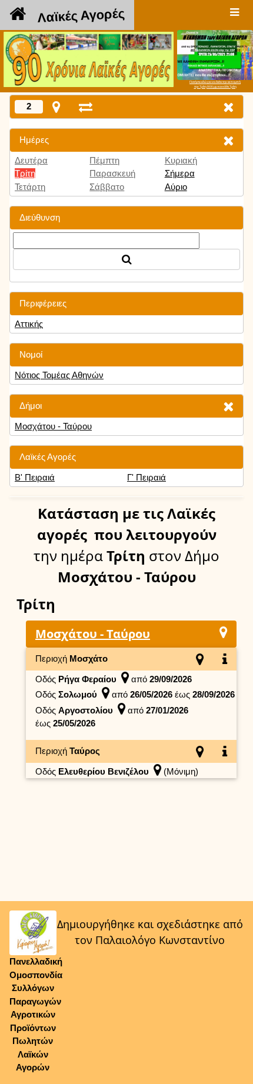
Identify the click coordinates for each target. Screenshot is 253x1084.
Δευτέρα (31, 160)
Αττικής (29, 324)
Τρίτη (25, 173)
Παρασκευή (112, 173)
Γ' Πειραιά (146, 477)
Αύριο (176, 187)
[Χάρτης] (223, 632)
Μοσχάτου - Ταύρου (53, 426)
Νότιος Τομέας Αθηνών (59, 375)
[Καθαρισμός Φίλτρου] (228, 140)
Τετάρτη (30, 187)
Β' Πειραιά (35, 477)
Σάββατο (106, 187)
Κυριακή (181, 160)
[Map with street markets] (56, 106)
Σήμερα (180, 173)
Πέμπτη (104, 160)
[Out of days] (85, 106)
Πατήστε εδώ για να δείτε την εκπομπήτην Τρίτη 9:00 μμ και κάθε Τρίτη (215, 84)
